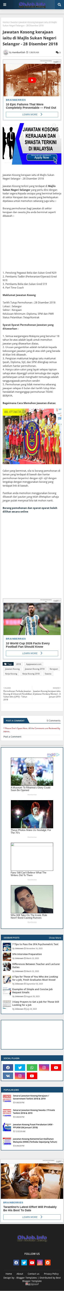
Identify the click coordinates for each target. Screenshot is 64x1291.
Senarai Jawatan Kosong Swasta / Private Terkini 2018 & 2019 (34, 1111)
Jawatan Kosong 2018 (34, 669)
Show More (55, 937)
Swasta (14, 22)
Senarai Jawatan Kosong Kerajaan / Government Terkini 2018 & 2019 (31, 1097)
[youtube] (56, 1067)
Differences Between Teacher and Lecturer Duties (36, 966)
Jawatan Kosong (12, 669)
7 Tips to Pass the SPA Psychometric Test (35, 944)
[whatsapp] (32, 1067)
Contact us (33, 1273)
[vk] (8, 1075)
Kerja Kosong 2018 (31, 673)
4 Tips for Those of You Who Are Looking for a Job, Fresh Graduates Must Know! (35, 978)
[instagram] (44, 1067)
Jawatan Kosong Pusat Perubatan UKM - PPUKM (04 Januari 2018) (33, 1126)
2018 (18, 664)
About (20, 1273)
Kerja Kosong (11, 673)
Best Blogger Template (41, 1279)
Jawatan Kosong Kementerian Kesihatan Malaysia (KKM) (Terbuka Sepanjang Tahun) (35, 1140)
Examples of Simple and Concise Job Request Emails (32, 991)
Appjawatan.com (33, 664)
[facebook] (8, 1067)
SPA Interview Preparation (27, 954)
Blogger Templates (26, 1277)
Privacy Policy (51, 1273)
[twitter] (20, 1067)
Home (6, 22)
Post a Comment (12, 736)
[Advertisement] (32, 246)
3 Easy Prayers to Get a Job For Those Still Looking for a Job (35, 1003)
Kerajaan (54, 669)
